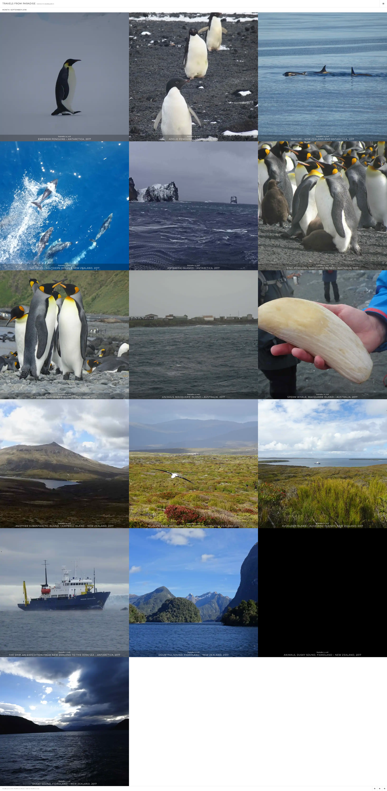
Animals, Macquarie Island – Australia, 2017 (193, 397)
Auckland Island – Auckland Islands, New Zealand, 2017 (322, 526)
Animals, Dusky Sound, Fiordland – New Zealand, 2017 (322, 655)
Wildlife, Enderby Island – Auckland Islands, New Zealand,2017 (193, 526)
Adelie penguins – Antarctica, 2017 (193, 139)
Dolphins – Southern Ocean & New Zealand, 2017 (64, 268)
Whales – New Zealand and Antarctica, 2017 (322, 139)
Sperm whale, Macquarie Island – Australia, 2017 (322, 397)
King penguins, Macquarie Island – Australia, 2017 (322, 268)
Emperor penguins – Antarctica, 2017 (64, 139)
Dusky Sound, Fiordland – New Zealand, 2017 (64, 784)
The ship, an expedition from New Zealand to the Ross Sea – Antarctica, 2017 (64, 655)
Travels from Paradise (19, 3)
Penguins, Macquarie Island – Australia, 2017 (64, 397)
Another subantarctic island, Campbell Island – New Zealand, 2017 (64, 526)
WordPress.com (35, 788)
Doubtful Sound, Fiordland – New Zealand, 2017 (193, 655)
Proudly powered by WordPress (11, 788)
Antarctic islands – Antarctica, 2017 (193, 268)
